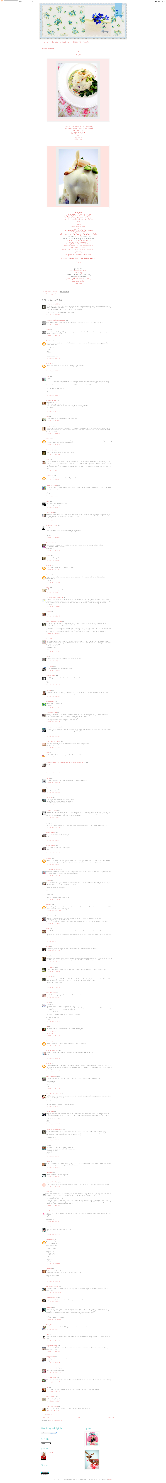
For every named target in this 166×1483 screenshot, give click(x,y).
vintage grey (49, 426)
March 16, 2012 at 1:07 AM (53, 1222)
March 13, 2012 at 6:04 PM (53, 421)
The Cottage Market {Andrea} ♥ (54, 597)
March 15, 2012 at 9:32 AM (53, 1071)
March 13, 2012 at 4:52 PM (53, 324)
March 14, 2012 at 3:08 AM (53, 634)
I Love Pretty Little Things (53, 741)
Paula (47, 460)
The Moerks (49, 666)
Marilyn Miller (50, 450)
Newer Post (46, 1417)
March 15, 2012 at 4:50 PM (53, 1156)
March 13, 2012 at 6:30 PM (53, 445)
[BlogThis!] (63, 292)
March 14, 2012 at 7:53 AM (53, 805)
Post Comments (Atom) (55, 1420)
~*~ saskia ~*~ (50, 916)
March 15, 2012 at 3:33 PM (53, 1106)
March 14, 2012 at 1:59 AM (53, 592)
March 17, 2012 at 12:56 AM (53, 1320)
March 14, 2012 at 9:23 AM (53, 827)
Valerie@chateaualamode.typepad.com (55, 320)
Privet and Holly (50, 1240)
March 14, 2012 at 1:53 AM (53, 582)
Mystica (48, 612)
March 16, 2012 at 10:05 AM (53, 1292)
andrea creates (50, 701)
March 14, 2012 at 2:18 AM (53, 607)
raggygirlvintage (50, 1357)
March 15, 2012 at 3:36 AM (53, 1058)
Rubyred (48, 575)
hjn (47, 1145)
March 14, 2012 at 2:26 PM (53, 972)
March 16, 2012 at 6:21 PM (53, 1302)
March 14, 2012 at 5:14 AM (53, 747)
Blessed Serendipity (51, 485)
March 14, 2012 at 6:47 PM (53, 997)
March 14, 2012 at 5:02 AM (53, 736)
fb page (76, 237)
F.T (47, 1026)
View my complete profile (54, 1455)
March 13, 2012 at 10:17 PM (53, 538)
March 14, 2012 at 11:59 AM (53, 900)
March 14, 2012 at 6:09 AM (53, 773)
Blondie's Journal (50, 676)
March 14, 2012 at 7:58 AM (53, 818)
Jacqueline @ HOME (51, 713)
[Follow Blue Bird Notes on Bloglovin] (49, 1434)
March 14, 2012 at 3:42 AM (53, 696)
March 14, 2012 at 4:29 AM (53, 722)
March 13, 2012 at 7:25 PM (53, 470)
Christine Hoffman (51, 400)
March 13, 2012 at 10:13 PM (53, 520)
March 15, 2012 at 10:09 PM (53, 1206)
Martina (48, 690)
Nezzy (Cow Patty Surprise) (53, 1094)
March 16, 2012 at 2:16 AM (53, 1235)
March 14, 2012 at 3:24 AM (53, 661)
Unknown (48, 341)
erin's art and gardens (52, 1050)
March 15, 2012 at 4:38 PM (53, 1140)
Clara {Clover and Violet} (52, 1368)
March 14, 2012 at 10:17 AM (53, 864)
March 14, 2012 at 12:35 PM (53, 911)
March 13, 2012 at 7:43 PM (53, 480)
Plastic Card (49, 1034)
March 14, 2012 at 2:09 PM (53, 962)
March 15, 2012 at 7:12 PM (53, 1167)
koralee (51, 1453)
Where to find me (60, 42)
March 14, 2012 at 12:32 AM (53, 560)
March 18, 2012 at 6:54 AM (53, 1340)
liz (47, 657)
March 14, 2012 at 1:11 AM (52, 570)
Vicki (47, 956)
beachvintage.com (51, 1041)
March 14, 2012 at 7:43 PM (53, 1021)
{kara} (48, 778)
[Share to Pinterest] (68, 292)
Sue (47, 1387)
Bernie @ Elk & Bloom (52, 1182)
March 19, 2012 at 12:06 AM (53, 1372)
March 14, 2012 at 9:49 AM (53, 853)
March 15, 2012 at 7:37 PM (53, 1177)
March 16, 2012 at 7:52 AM (53, 1281)
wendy (48, 1161)
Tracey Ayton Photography (53, 869)
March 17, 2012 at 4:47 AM (53, 1329)
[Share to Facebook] (66, 292)
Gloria (47, 929)
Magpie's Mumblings (51, 1346)
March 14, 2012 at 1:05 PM (53, 941)
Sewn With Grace (51, 993)
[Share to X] (65, 292)
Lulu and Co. (49, 977)
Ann (47, 753)
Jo (77, 276)
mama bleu (49, 1172)
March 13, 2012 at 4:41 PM (53, 315)
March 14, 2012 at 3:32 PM (53, 988)
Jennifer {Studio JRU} (52, 1298)
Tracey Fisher (50, 1325)
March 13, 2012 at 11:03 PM (53, 551)
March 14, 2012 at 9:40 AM (53, 840)
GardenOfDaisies (50, 1397)
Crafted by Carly (50, 833)
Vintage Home (50, 512)
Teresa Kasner (50, 543)
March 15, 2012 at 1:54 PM (53, 1089)
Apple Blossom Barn (51, 1076)
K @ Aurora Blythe (51, 1378)
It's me (48, 556)
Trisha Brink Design (51, 810)
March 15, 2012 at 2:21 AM (53, 1036)
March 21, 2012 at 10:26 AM (53, 1401)
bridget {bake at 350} (52, 1406)
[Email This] (61, 292)
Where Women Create (78, 270)
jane (47, 416)
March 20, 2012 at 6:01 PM (53, 1392)
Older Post (111, 1417)
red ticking (49, 797)
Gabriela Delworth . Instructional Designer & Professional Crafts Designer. (65, 762)
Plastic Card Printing (51, 1032)
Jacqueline (49, 1307)
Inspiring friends (81, 42)
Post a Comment (49, 1414)
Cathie (48, 946)
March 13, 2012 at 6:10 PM (53, 434)
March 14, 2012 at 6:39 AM (53, 783)
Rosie (47, 1192)
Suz (47, 1227)
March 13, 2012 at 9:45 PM (53, 507)
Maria (48, 1002)
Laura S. (48, 439)
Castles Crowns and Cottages (54, 304)
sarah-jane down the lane (53, 727)
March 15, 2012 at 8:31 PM (53, 1186)
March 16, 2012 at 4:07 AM (53, 1263)
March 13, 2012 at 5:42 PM (53, 411)
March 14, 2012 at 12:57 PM (53, 924)
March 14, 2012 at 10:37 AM (53, 875)
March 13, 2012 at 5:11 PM (53, 358)
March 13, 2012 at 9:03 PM (53, 496)
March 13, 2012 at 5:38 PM (53, 395)
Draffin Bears (50, 1111)
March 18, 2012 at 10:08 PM (53, 1363)
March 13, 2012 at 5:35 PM (53, 371)
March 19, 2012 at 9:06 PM (53, 1382)
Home (45, 42)
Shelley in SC (49, 476)
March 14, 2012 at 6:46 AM (53, 792)
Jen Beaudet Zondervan (52, 1286)
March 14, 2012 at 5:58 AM (53, 757)
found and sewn (50, 967)
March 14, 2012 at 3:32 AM (53, 671)
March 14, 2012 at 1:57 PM (53, 951)
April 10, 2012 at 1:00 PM (52, 1411)
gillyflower (49, 1269)
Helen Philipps (50, 639)
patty (47, 501)
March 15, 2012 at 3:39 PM (53, 1124)
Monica (48, 330)
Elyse (47, 376)
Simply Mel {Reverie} (51, 525)
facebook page (78, 273)
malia (47, 1334)
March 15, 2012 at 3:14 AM (53, 1045)
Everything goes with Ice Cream (54, 294)
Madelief (48, 881)
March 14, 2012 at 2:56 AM (53, 616)
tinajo (47, 588)
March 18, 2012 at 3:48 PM (53, 1352)
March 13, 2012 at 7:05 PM (53, 454)
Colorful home (50, 1211)
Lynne (48, 788)
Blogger (110, 1479)
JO (81, 283)
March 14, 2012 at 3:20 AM (53, 651)
